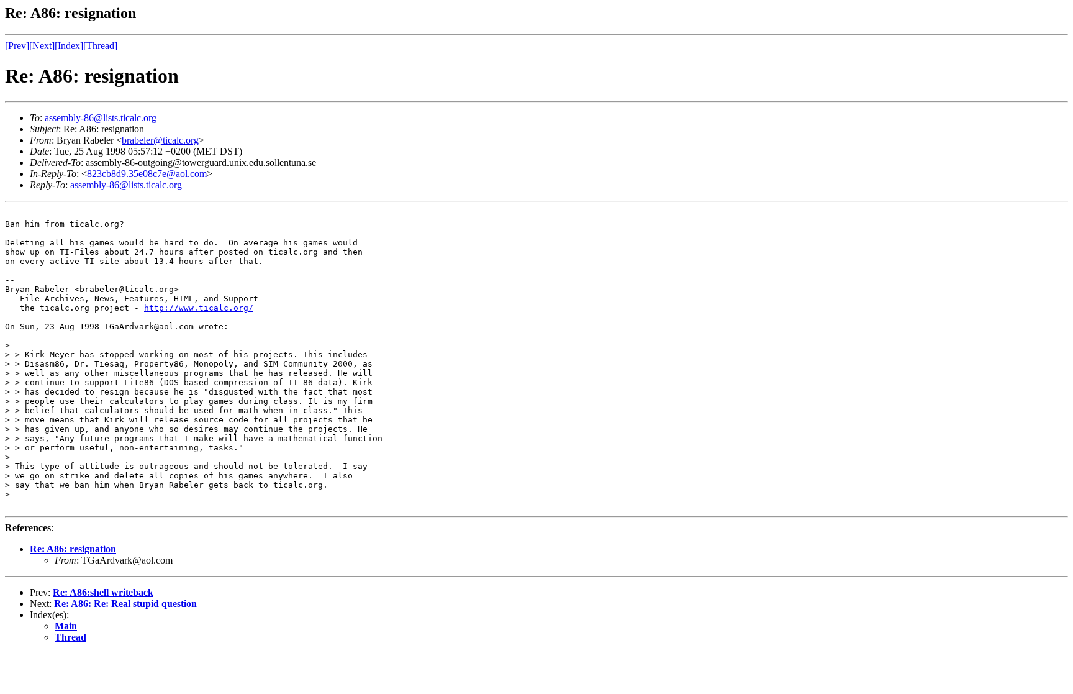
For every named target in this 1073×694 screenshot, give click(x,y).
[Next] (42, 45)
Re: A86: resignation (73, 549)
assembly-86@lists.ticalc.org (100, 117)
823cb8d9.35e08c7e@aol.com (147, 173)
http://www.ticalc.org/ (198, 308)
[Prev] (17, 45)
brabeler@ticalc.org (160, 140)
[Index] (69, 45)
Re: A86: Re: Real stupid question (125, 603)
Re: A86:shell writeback (103, 592)
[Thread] (100, 45)
